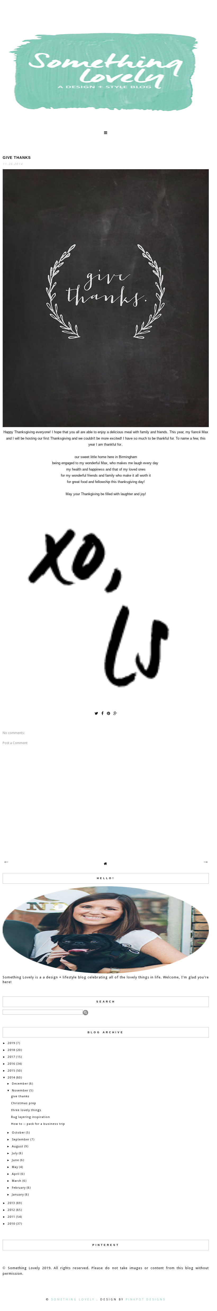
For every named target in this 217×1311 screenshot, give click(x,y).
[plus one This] (115, 713)
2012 (11, 1210)
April (16, 1174)
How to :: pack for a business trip (38, 1124)
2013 (11, 1203)
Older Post (205, 862)
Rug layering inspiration (30, 1117)
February (19, 1187)
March (16, 1181)
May (15, 1167)
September (20, 1139)
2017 (11, 1057)
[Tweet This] (96, 713)
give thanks (20, 1096)
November (20, 1090)
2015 (11, 1070)
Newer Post (6, 862)
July (15, 1153)
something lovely (74, 1299)
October (18, 1132)
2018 (11, 1050)
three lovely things (26, 1110)
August (17, 1146)
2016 (11, 1064)
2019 (11, 1043)
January (18, 1194)
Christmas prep (23, 1103)
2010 (11, 1223)
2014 (11, 1077)
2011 (11, 1217)
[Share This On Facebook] (102, 713)
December (20, 1083)
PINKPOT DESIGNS (146, 1299)
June (15, 1160)
